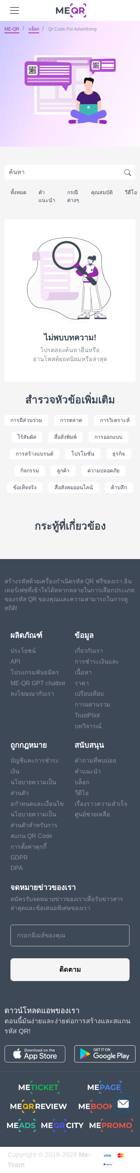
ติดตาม (70, 969)
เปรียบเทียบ (89, 694)
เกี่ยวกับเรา (89, 651)
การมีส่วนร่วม (26, 420)
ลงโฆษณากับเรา (32, 694)
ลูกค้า (63, 471)
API (15, 661)
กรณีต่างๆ (73, 196)
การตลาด (71, 420)
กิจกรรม (30, 471)
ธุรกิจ (118, 454)
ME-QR (11, 29)
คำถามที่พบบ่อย (95, 760)
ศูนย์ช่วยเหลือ (92, 814)
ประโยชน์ (23, 651)
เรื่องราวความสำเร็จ (101, 804)
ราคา (82, 683)
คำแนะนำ (46, 196)
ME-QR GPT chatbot (37, 683)
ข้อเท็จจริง (25, 487)
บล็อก (33, 29)
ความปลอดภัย (103, 471)
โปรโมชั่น (82, 454)
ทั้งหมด (18, 192)
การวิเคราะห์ (115, 420)
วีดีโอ (82, 793)
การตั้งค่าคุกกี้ (28, 847)
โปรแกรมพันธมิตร (34, 672)
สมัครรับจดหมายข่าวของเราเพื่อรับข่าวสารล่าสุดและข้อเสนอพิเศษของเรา (66, 903)
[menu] (14, 10)
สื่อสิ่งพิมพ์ (65, 437)
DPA (16, 868)
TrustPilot (87, 715)
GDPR (19, 857)
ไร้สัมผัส (27, 437)
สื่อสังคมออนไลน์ (74, 487)
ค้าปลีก (119, 487)
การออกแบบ (108, 437)
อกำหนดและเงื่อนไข (37, 804)
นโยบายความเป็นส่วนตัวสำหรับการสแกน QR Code (33, 825)
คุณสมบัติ (102, 192)
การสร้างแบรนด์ (34, 454)
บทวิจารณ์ (88, 726)
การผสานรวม (93, 704)
